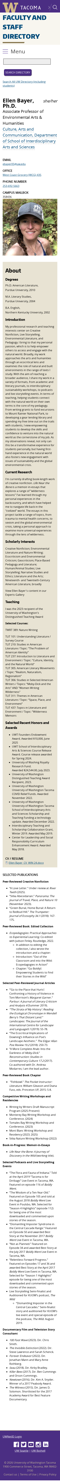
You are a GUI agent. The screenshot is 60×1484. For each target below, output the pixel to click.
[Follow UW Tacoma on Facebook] (16, 1445)
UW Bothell (38, 1451)
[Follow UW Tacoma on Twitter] (23, 1445)
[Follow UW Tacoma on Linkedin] (45, 1445)
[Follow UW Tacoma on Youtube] (31, 1445)
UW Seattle (21, 1451)
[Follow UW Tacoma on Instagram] (38, 1445)
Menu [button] (18, 51)
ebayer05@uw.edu (14, 164)
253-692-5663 (11, 186)
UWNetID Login (12, 1436)
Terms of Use (28, 1474)
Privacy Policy (47, 1474)
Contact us (10, 1474)
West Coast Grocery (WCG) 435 (22, 175)
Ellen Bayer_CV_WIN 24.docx (26, 863)
